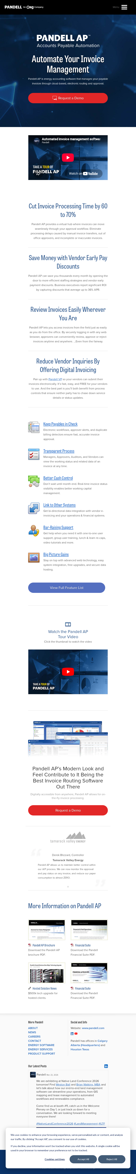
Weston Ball (63, 1085)
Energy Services (40, 1049)
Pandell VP (55, 379)
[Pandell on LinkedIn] (72, 1033)
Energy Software (41, 1045)
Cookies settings (55, 1159)
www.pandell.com (93, 1028)
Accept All (83, 1159)
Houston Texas (80, 1049)
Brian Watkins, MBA (88, 1085)
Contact (34, 1041)
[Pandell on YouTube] (76, 1033)
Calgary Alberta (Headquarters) (89, 1043)
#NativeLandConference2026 (54, 1124)
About (33, 1028)
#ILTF (101, 1124)
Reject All (111, 1159)
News (32, 1032)
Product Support (41, 1054)
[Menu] (124, 7)
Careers (34, 1037)
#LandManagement (86, 1124)
